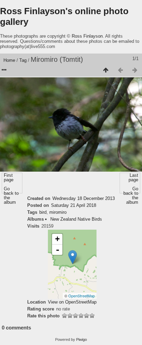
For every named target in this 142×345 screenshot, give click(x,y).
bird (43, 212)
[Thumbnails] (106, 70)
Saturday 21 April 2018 (73, 205)
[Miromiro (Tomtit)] (72, 257)
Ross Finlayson (87, 36)
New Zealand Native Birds (76, 219)
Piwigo (81, 339)
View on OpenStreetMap (72, 302)
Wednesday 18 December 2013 (83, 198)
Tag (23, 60)
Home (9, 60)
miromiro (58, 212)
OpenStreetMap (81, 295)
